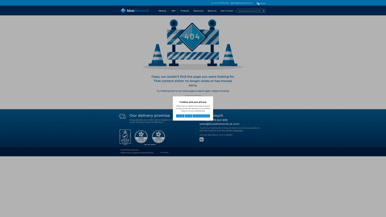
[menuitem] (163, 10)
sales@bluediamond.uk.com (243, 3)
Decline (188, 116)
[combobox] (251, 11)
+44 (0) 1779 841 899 (221, 3)
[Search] (263, 11)
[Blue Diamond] (134, 11)
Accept (180, 116)
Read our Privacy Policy (201, 116)
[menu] (197, 10)
